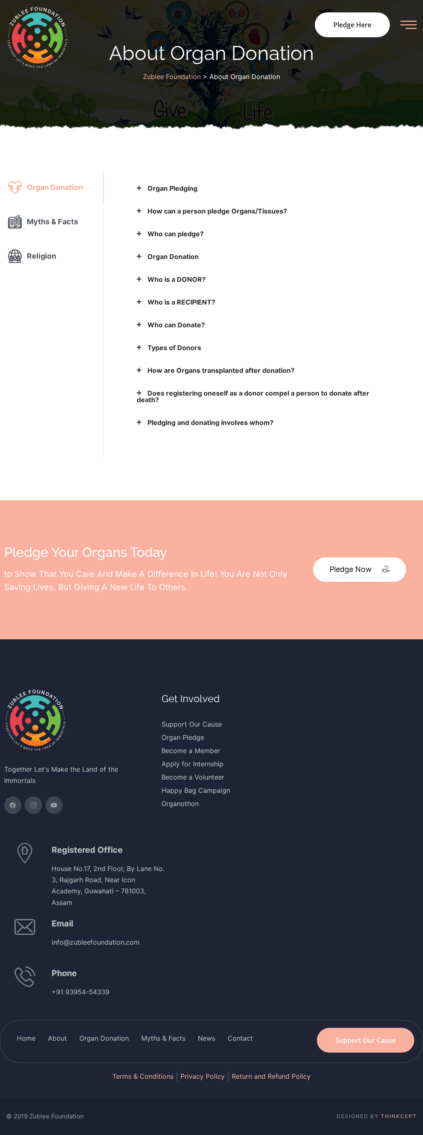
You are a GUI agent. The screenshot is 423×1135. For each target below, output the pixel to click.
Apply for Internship (192, 764)
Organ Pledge (183, 737)
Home (26, 1038)
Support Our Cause (192, 724)
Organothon (180, 803)
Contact (240, 1038)
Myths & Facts (163, 1038)
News (206, 1038)
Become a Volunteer (193, 777)
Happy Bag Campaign (196, 790)
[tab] (52, 188)
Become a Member (191, 750)
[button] (359, 569)
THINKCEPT (399, 1116)
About (57, 1038)
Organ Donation (104, 1038)
